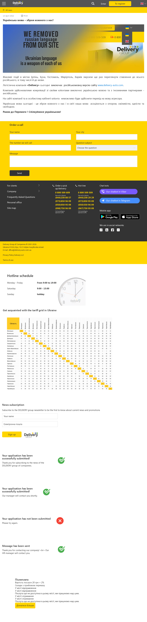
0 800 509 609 (62, 192)
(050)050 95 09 (63, 204)
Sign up (12, 434)
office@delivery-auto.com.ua (20, 250)
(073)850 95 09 (86, 201)
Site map (11, 207)
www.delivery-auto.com (110, 85)
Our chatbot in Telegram (118, 200)
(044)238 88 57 (63, 197)
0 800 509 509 (85, 192)
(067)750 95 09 (86, 208)
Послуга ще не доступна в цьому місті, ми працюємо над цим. (47, 593)
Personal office (14, 202)
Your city (80, 132)
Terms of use (8, 260)
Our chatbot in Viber (116, 191)
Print (26, 15)
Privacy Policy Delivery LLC (13, 255)
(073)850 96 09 (63, 201)
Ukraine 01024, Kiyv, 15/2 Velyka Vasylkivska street (23, 247)
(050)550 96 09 (86, 204)
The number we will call (21, 142)
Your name (15, 132)
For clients (12, 185)
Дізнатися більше (25, 605)
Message (14, 153)
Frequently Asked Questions (21, 196)
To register (120, 3)
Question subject (84, 142)
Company (11, 191)
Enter (103, 3)
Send (19, 173)
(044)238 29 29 (86, 197)
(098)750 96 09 (63, 208)
